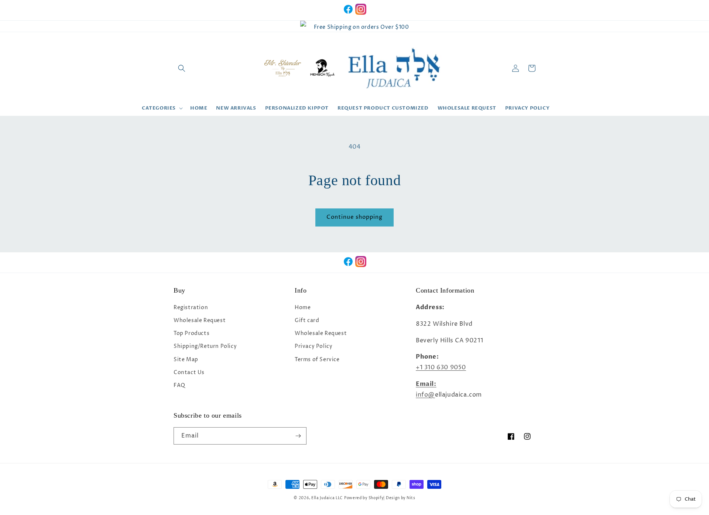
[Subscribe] (298, 436)
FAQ (179, 385)
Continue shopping (354, 217)
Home (303, 307)
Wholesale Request (200, 320)
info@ (425, 395)
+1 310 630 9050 (441, 367)
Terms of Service (317, 359)
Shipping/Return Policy (205, 346)
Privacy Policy (313, 346)
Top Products (191, 333)
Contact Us (189, 372)
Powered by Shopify (364, 498)
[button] (182, 68)
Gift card (307, 320)
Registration (191, 307)
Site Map (186, 359)
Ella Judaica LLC (327, 498)
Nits (411, 498)
